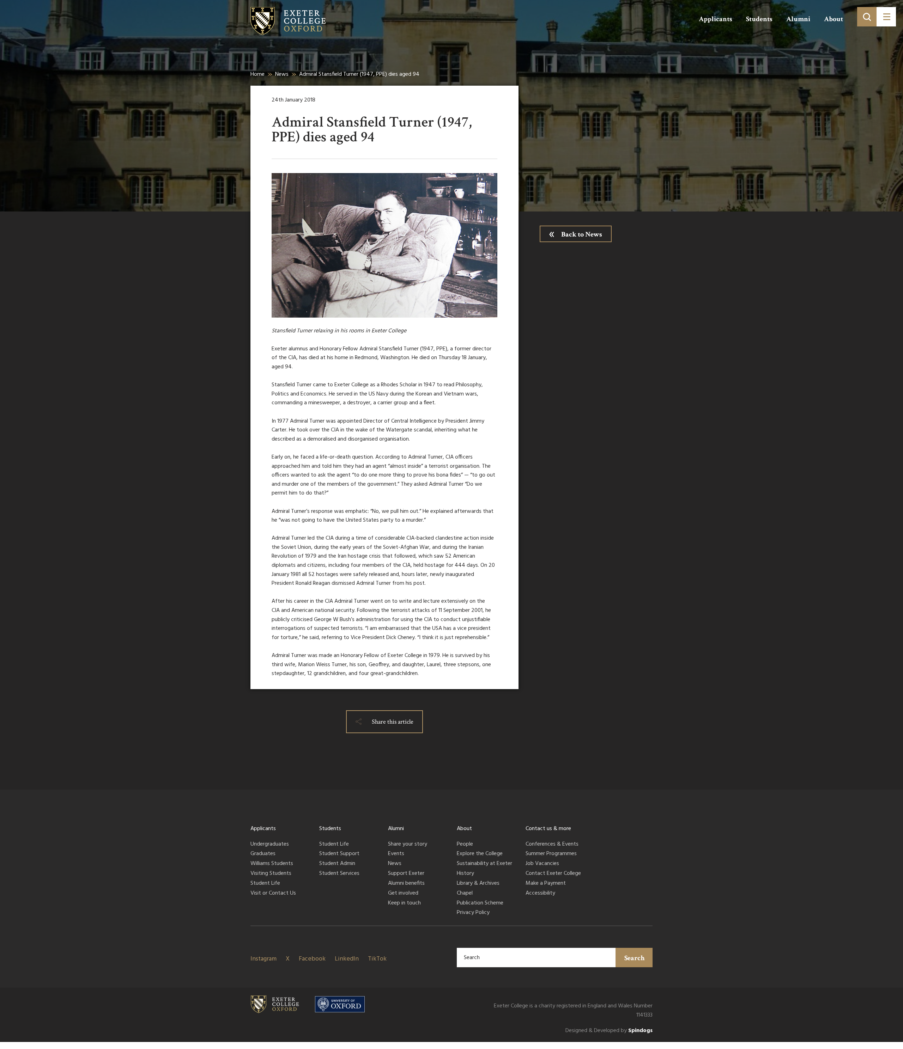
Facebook (312, 959)
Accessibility (540, 893)
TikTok (377, 959)
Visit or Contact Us (273, 893)
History (465, 874)
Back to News (581, 234)
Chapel (465, 893)
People (465, 844)
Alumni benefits (406, 883)
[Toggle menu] (886, 16)
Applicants (715, 19)
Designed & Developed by (609, 1031)
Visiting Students (270, 874)
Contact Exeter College (553, 874)
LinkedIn (347, 959)
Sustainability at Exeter (484, 864)
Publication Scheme (480, 903)
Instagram (263, 959)
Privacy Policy (473, 913)
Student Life (265, 883)
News (282, 74)
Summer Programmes (551, 854)
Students (759, 19)
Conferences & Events (552, 844)
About (833, 19)
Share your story (407, 844)
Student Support (339, 854)
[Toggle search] (867, 16)
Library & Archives (478, 883)
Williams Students (271, 864)
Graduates (262, 854)
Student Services (339, 874)
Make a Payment (546, 883)
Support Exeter (406, 874)
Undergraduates (269, 844)
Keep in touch (404, 903)
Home (257, 74)
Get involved (403, 893)
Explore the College (480, 854)
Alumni (798, 19)
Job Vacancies (542, 864)
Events (396, 854)
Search (634, 958)
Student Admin (337, 864)
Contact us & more (548, 828)
